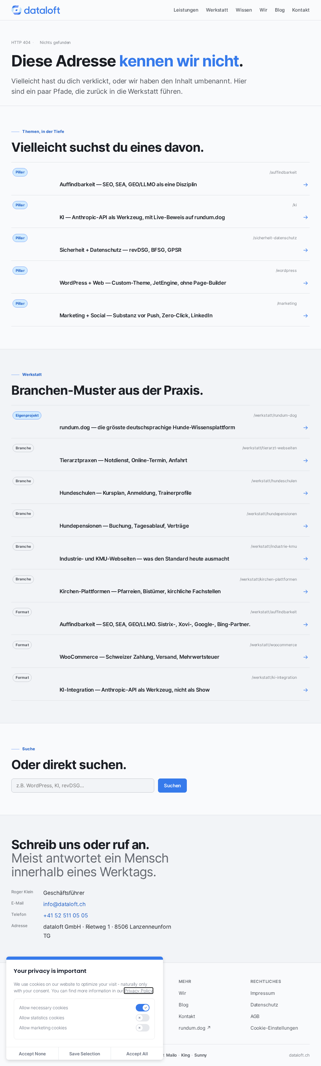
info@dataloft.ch (64, 904)
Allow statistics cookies (41, 1017)
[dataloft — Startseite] (35, 10)
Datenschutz (264, 1005)
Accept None (32, 1053)
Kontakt (300, 10)
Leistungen (186, 10)
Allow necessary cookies (43, 1007)
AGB (255, 1016)
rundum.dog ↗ (195, 1028)
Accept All (137, 1053)
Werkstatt (217, 10)
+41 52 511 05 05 (65, 915)
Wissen (244, 10)
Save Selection (84, 1053)
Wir (263, 10)
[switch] (143, 1007)
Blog (280, 10)
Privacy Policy (138, 990)
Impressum (262, 993)
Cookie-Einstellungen (274, 1028)
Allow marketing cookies (43, 1027)
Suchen (172, 786)
